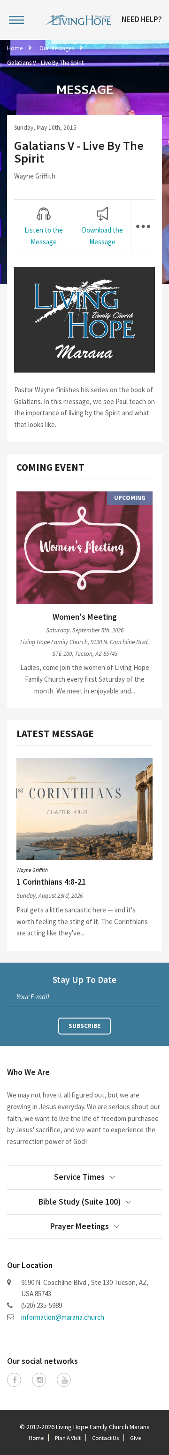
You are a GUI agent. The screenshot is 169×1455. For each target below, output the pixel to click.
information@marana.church (62, 1317)
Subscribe (84, 1026)
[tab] (43, 227)
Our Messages (56, 48)
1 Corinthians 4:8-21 (51, 882)
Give (135, 1437)
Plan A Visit (68, 1437)
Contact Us (105, 1437)
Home (15, 48)
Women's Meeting (85, 617)
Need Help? (142, 20)
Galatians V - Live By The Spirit (45, 63)
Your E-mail (32, 996)
